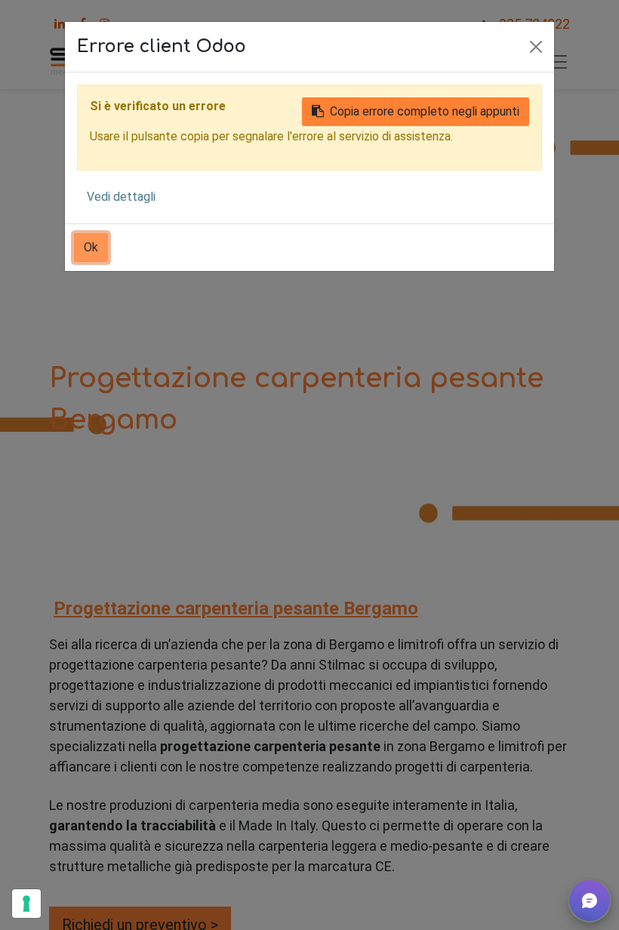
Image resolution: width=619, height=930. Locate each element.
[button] (589, 900)
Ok (91, 247)
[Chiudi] (536, 47)
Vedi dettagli (121, 196)
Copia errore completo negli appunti (424, 111)
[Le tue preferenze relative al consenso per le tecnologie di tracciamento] (26, 903)
